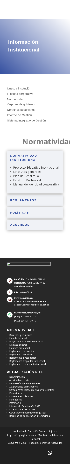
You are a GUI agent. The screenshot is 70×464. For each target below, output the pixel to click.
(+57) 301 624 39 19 (25, 320)
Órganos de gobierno (21, 104)
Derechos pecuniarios (21, 109)
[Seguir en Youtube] (40, 453)
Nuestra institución (19, 88)
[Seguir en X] (21, 453)
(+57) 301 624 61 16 (25, 316)
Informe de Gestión (19, 115)
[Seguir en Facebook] (12, 453)
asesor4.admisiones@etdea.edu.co (31, 304)
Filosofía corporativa (20, 93)
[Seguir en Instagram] (31, 453)
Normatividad (15, 99)
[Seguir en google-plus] (50, 453)
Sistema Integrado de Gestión (26, 120)
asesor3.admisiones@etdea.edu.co (31, 301)
